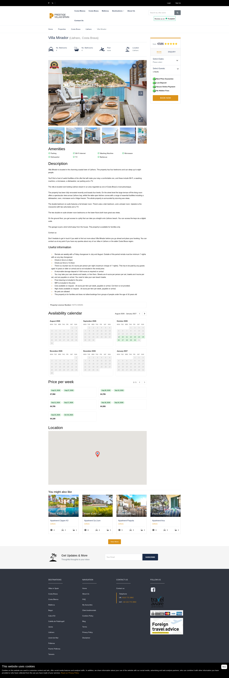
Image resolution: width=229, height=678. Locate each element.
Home (84, 588)
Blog (84, 621)
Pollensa (51, 643)
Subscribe (150, 557)
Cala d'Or (51, 616)
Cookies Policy (87, 616)
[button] (140, 119)
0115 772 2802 (128, 597)
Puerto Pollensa (54, 649)
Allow (224, 667)
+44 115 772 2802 (129, 602)
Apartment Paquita (126, 521)
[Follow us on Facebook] (49, 3)
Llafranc (53, 524)
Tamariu (51, 654)
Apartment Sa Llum (92, 521)
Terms (84, 627)
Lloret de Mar (53, 638)
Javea (50, 627)
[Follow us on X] (52, 3)
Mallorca (51, 605)
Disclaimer (86, 638)
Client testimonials (89, 610)
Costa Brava (53, 594)
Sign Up (178, 3)
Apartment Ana (158, 521)
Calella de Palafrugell (56, 621)
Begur (50, 610)
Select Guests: (159, 68)
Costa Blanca (53, 599)
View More (115, 542)
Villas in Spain (53, 588)
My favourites (87, 605)
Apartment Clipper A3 (59, 521)
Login (169, 3)
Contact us (120, 588)
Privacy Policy (87, 632)
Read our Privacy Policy (70, 673)
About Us (85, 594)
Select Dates (158, 59)
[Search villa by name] (177, 12)
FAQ (84, 599)
